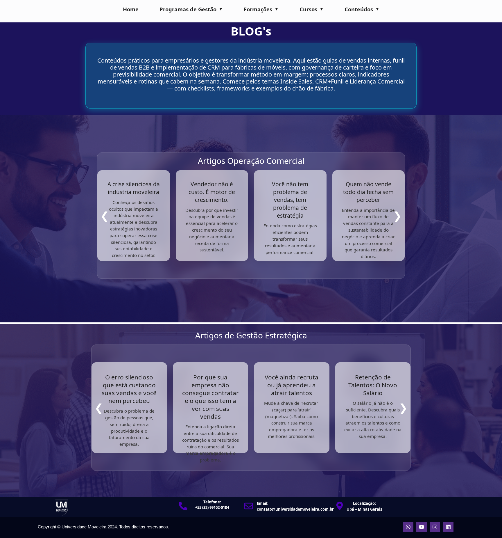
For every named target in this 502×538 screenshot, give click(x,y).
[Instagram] (435, 527)
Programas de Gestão (187, 9)
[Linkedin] (448, 527)
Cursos (308, 9)
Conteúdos (359, 9)
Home (131, 9)
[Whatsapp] (408, 527)
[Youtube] (421, 527)
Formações (258, 9)
